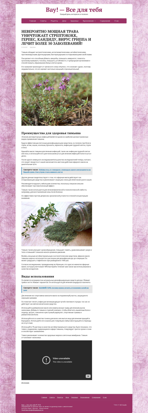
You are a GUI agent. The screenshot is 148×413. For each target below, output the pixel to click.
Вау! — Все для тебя (74, 9)
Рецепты (54, 21)
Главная (32, 21)
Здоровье (74, 21)
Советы (43, 21)
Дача (64, 21)
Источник (25, 383)
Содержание (105, 21)
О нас (116, 21)
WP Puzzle (123, 405)
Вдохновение (88, 21)
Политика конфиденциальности (32, 410)
